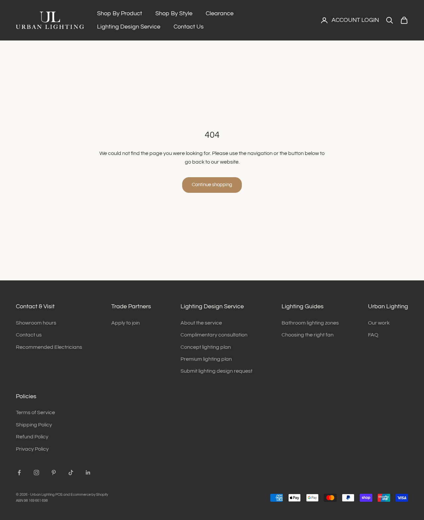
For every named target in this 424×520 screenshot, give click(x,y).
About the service (201, 323)
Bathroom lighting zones (310, 323)
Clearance (220, 13)
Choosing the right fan (308, 334)
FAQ (373, 334)
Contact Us (189, 27)
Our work (379, 323)
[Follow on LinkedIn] (88, 472)
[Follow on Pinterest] (53, 472)
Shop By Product (119, 13)
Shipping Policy (34, 424)
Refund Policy (32, 436)
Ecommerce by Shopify (89, 494)
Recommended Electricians (49, 347)
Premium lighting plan (206, 359)
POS (59, 494)
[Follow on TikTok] (71, 472)
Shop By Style (173, 13)
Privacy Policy (32, 449)
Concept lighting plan (206, 347)
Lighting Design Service (128, 27)
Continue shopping (212, 184)
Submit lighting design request (216, 371)
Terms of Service (35, 412)
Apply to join (125, 323)
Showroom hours (36, 323)
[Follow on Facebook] (19, 472)
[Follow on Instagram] (36, 472)
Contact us (29, 334)
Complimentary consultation (214, 334)
